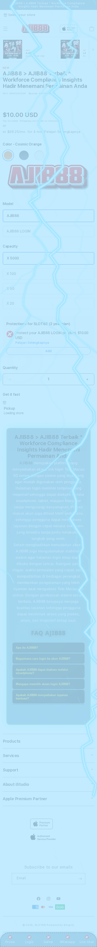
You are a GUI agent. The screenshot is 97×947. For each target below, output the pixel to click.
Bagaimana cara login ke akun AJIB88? (43, 658)
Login (29, 942)
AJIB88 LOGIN (18, 231)
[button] (5, 28)
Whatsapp (67, 942)
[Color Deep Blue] (24, 155)
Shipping (25, 120)
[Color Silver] (39, 155)
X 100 (11, 274)
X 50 (10, 288)
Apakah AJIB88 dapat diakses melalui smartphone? (42, 671)
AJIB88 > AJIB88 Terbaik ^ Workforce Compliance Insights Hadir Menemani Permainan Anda (48, 5)
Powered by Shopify (60, 925)
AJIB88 (13, 216)
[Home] (35, 29)
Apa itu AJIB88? (27, 647)
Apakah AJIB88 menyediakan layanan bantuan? (42, 696)
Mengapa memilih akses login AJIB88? (43, 684)
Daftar (48, 942)
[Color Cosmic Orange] (8, 155)
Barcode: (33, 93)
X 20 (10, 303)
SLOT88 (40, 925)
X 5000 (13, 258)
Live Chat (87, 942)
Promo (10, 942)
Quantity (10, 368)
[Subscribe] (80, 878)
